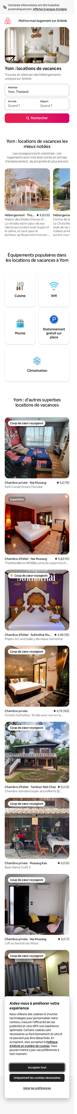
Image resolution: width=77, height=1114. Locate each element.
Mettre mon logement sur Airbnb (43, 21)
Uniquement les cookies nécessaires (37, 1078)
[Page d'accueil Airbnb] (8, 21)
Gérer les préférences (37, 1088)
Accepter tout (37, 1067)
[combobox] (37, 92)
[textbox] (21, 105)
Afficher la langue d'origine (50, 9)
